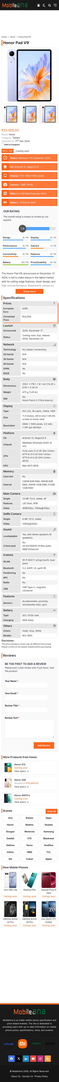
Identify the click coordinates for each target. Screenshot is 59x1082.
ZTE (29, 838)
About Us (15, 1076)
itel (10, 859)
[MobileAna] (15, 5)
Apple (48, 859)
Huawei (49, 824)
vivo (10, 817)
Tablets (16, 137)
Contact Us (27, 1076)
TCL (48, 852)
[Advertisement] (29, 21)
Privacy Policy (41, 1076)
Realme (29, 824)
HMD (29, 852)
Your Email (11, 693)
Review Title (12, 705)
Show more (29, 291)
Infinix (10, 852)
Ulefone (10, 845)
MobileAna (17, 1071)
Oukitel (10, 838)
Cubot (29, 859)
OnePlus (48, 845)
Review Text (12, 717)
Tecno (29, 845)
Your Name (11, 681)
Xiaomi (29, 817)
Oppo (49, 817)
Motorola (29, 831)
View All (51, 811)
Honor (33, 757)
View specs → (21, 771)
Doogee (10, 831)
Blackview (48, 838)
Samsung (49, 831)
